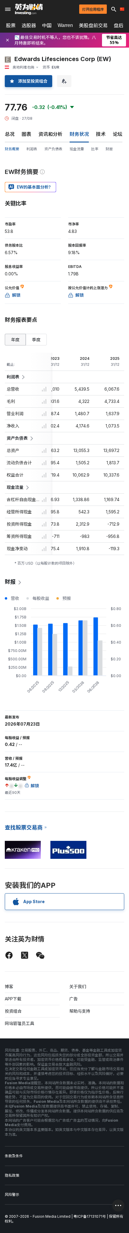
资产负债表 (53, 149)
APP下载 (13, 998)
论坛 (117, 134)
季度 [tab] (36, 339)
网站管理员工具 (19, 1023)
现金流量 (77, 149)
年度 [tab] (15, 339)
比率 (94, 149)
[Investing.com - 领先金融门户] (29, 9)
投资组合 (13, 1011)
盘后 (118, 25)
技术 (101, 134)
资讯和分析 (50, 134)
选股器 (29, 25)
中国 (47, 25)
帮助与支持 (79, 1011)
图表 (26, 134)
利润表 (31, 149)
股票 (11, 25)
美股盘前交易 (93, 25)
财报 (109, 149)
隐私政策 (12, 1175)
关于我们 (77, 986)
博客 (9, 986)
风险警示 (12, 1194)
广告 (73, 998)
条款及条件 (14, 1156)
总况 (9, 134)
